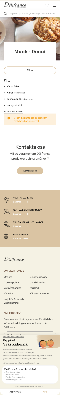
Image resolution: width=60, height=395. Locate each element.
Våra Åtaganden (12, 288)
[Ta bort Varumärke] (5, 86)
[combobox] (30, 13)
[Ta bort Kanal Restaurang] (5, 92)
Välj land (34, 288)
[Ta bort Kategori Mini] (5, 105)
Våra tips (8, 293)
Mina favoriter (47, 5)
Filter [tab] (30, 70)
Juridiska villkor (38, 282)
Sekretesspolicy (38, 277)
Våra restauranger (40, 293)
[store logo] (15, 5)
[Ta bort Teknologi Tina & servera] (5, 98)
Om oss (8, 277)
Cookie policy (11, 282)
